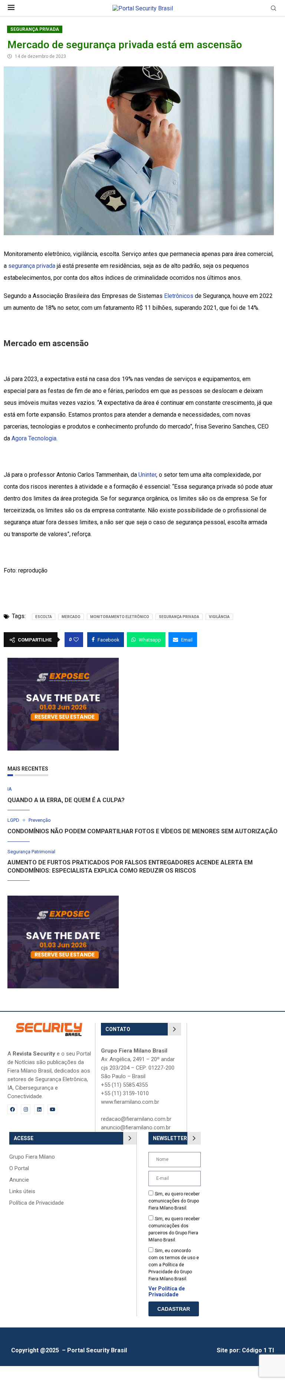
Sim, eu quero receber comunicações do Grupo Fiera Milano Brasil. (174, 1201)
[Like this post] (76, 639)
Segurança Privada (34, 29)
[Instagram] (25, 1109)
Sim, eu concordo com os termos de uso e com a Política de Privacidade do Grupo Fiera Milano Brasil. (173, 1264)
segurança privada (31, 265)
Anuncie (19, 1180)
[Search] (273, 9)
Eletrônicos (178, 295)
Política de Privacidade (36, 1203)
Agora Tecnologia (34, 438)
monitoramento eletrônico (119, 617)
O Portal (19, 1168)
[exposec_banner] (63, 661)
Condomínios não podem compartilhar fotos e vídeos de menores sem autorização (142, 831)
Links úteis (22, 1191)
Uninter (147, 474)
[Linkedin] (39, 1109)
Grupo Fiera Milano (32, 1157)
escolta (43, 617)
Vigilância (219, 617)
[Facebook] (12, 1109)
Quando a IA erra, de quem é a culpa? (66, 800)
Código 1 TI (258, 1350)
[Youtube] (52, 1109)
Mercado (71, 617)
